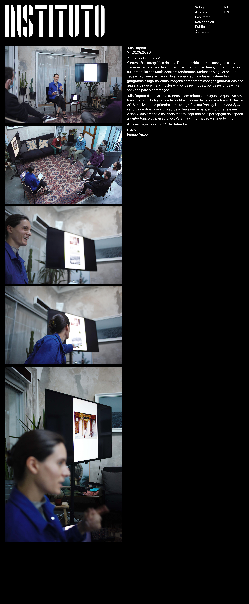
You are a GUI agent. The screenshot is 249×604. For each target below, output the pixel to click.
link (229, 118)
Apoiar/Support (124, 1)
